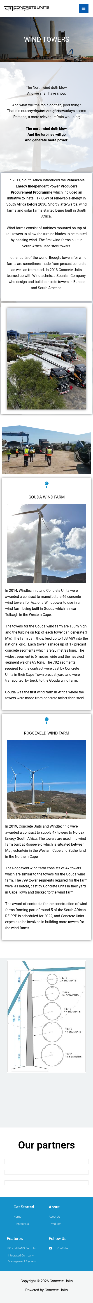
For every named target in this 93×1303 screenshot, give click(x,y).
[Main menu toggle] (83, 8)
